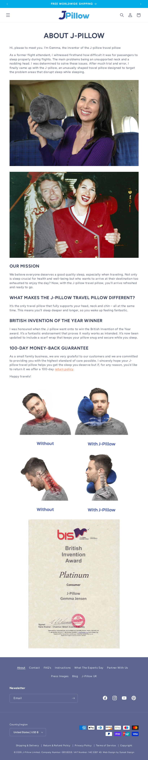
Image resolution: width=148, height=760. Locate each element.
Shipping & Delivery (27, 745)
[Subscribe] (73, 698)
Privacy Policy (83, 745)
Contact (34, 667)
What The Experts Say (88, 667)
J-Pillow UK (89, 676)
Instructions (63, 667)
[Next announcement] (141, 4)
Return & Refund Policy (56, 745)
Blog (75, 676)
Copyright (126, 745)
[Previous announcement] (7, 4)
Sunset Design (126, 752)
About (21, 667)
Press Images (60, 676)
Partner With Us (117, 667)
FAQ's (47, 667)
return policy (64, 369)
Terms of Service (106, 745)
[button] (8, 15)
